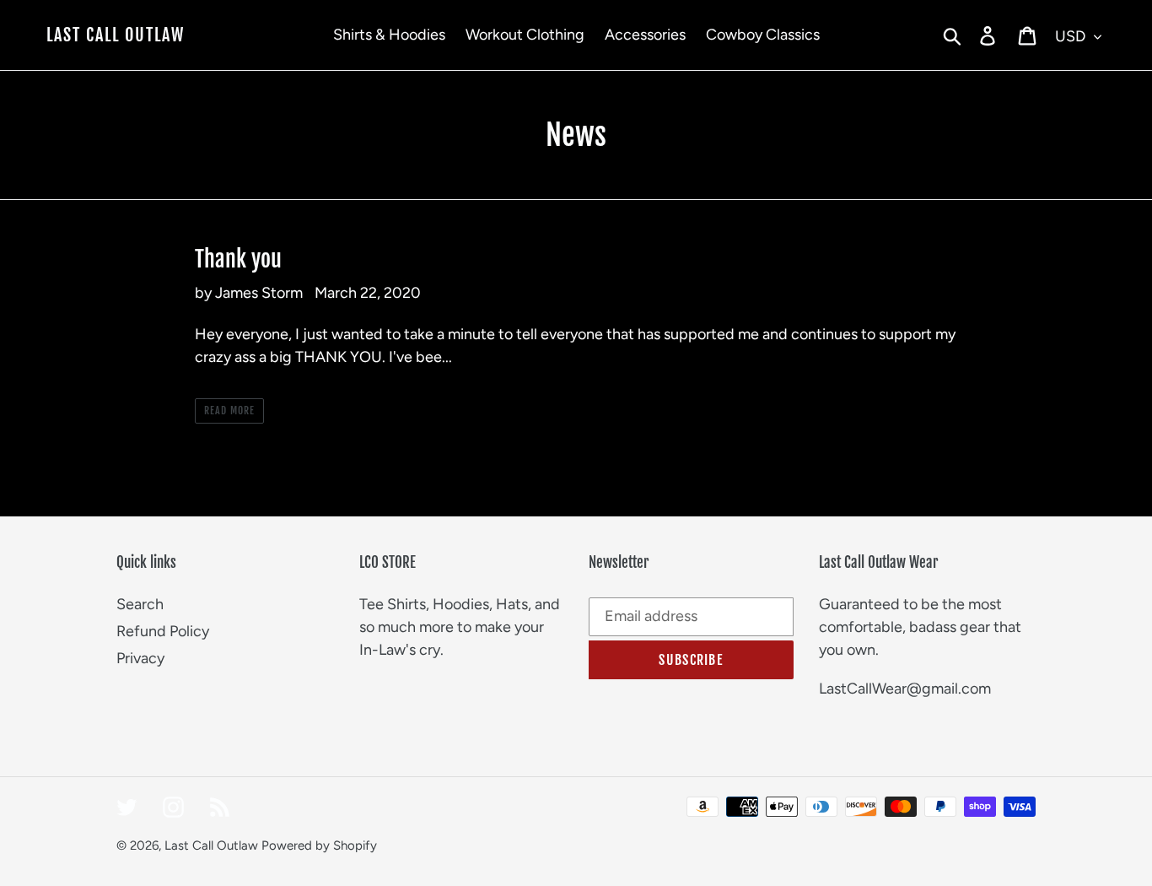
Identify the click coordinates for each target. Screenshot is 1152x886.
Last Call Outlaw (115, 35)
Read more (229, 410)
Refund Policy (162, 631)
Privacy (140, 658)
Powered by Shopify (319, 845)
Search (140, 604)
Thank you (238, 259)
